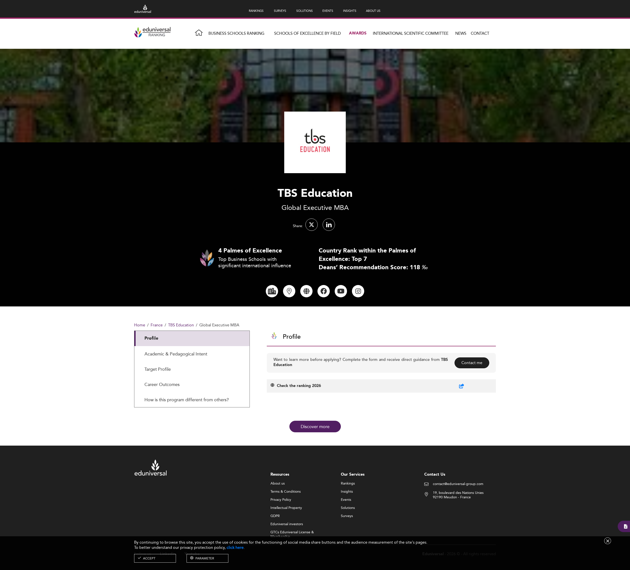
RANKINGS (256, 10)
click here (235, 547)
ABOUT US (373, 10)
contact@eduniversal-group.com (458, 484)
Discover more (315, 426)
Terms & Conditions (285, 491)
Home (139, 325)
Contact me (471, 363)
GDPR (275, 516)
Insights (347, 491)
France (157, 325)
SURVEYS (280, 10)
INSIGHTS (349, 10)
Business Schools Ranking (236, 33)
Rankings (348, 483)
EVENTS (327, 10)
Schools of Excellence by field (307, 33)
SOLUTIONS (304, 10)
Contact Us (434, 474)
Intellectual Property (286, 507)
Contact (480, 33)
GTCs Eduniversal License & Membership (292, 532)
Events (346, 499)
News (460, 33)
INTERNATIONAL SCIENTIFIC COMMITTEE (410, 33)
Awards (357, 33)
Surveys (347, 516)
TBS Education (181, 325)
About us (277, 483)
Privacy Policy (280, 499)
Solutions (348, 507)
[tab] (192, 338)
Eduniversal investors (286, 524)
